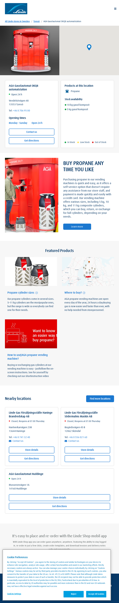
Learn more (77, 226)
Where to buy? (73, 292)
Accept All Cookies (96, 594)
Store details (31, 450)
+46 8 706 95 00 (21, 110)
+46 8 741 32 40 (21, 437)
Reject (73, 594)
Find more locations (100, 399)
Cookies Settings (14, 594)
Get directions (31, 140)
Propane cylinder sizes (20, 292)
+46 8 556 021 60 (78, 437)
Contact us (31, 132)
